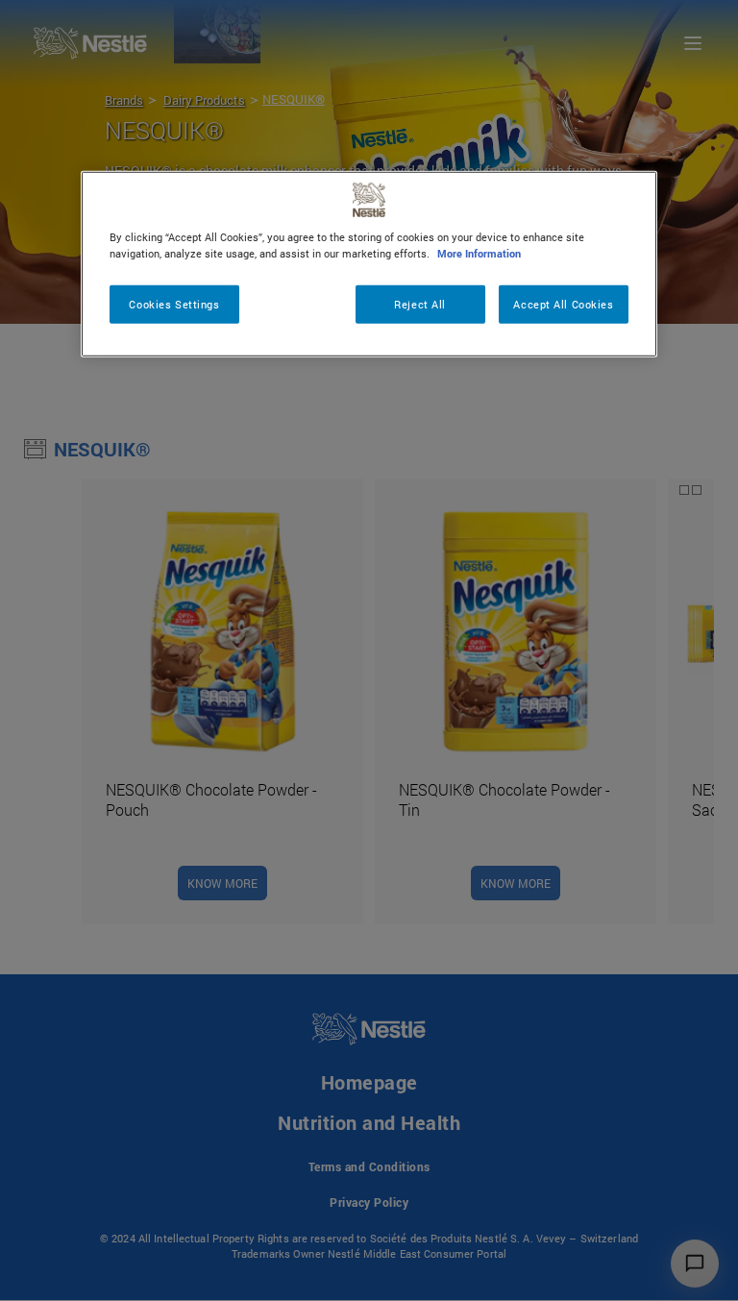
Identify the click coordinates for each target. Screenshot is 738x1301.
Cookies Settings (174, 304)
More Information (479, 253)
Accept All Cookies (563, 304)
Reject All (420, 304)
